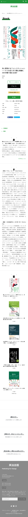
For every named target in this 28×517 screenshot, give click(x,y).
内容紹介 (5, 128)
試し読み (14, 97)
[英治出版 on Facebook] (13, 506)
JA (2, 487)
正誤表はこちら (22, 158)
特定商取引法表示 (15, 510)
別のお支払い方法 (14, 89)
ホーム (3, 13)
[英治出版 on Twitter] (11, 506)
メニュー (4, 1)
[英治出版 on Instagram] (16, 506)
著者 (4, 131)
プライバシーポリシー (6, 510)
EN (5, 487)
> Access (4, 480)
